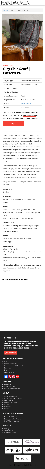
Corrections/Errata (10, 364)
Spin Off (7, 404)
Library (5, 10)
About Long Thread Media (13, 398)
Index (6, 362)
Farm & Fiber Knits (10, 402)
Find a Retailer (9, 372)
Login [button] (13, 123)
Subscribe (7, 368)
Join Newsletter (11, 353)
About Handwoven (10, 396)
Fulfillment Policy (10, 433)
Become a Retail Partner (12, 419)
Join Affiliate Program (11, 421)
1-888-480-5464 (9, 387)
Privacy (6, 429)
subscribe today (29, 115)
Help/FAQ (7, 384)
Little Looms (8, 400)
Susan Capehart (26, 104)
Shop (6, 370)
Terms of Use (9, 431)
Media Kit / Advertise (11, 417)
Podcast (7, 409)
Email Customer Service (12, 389)
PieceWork (7, 406)
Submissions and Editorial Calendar (16, 366)
